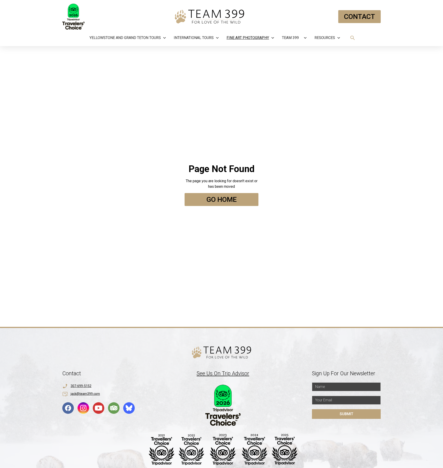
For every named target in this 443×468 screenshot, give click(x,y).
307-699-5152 (81, 386)
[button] (128, 37)
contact (359, 16)
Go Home (221, 199)
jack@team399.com (85, 394)
